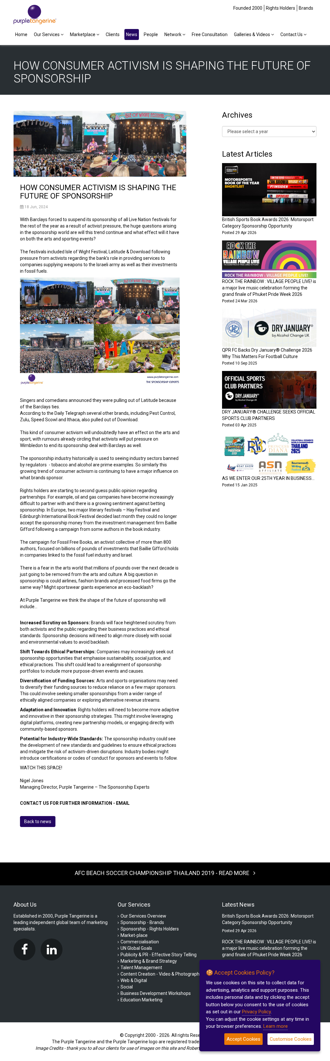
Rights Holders (280, 8)
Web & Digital (134, 980)
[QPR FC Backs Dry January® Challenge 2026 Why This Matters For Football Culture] (269, 327)
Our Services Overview (143, 916)
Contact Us (292, 34)
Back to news (37, 821)
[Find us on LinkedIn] (53, 949)
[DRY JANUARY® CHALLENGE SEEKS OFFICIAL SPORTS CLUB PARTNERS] (269, 389)
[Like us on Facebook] (26, 949)
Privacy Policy (256, 1012)
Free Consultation (210, 34)
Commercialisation (140, 941)
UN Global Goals (136, 948)
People (151, 34)
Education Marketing (141, 999)
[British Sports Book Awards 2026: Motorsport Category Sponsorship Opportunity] (269, 189)
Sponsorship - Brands (142, 922)
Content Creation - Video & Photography (161, 974)
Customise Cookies (291, 1039)
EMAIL (123, 803)
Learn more (275, 1026)
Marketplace (83, 34)
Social (127, 986)
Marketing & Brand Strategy (149, 961)
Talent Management (141, 967)
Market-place (134, 935)
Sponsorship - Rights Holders (150, 928)
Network (173, 34)
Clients (113, 34)
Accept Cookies (243, 1039)
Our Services (47, 34)
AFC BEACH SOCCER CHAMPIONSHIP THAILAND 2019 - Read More (164, 873)
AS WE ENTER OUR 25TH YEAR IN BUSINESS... (268, 478)
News (131, 34)
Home (21, 34)
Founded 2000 (247, 8)
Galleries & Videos (252, 34)
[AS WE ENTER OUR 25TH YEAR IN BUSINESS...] (269, 453)
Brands (306, 8)
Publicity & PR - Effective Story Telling (159, 954)
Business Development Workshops (156, 993)
